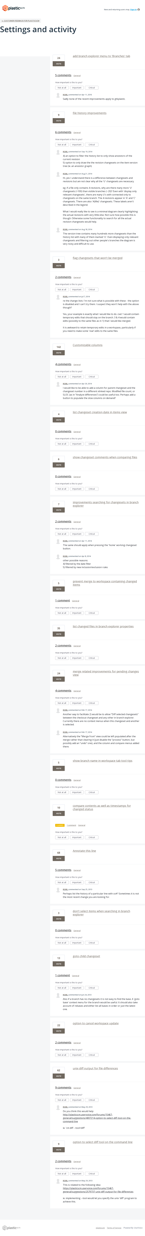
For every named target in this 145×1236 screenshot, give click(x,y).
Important (78, 88)
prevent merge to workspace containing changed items (105, 583)
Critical (93, 88)
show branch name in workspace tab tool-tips (102, 761)
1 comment (62, 600)
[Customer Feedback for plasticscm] (14, 8)
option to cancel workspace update (96, 1023)
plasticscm (100, 1228)
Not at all (63, 88)
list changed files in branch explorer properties (103, 626)
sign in (133, 9)
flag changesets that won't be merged (97, 258)
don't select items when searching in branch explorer (101, 912)
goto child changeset (86, 956)
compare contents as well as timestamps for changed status (102, 807)
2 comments (63, 277)
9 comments (63, 1087)
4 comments (63, 364)
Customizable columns (88, 345)
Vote (58, 63)
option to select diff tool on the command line (103, 1142)
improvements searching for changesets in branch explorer (106, 504)
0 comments (63, 431)
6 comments (63, 132)
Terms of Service (114, 1228)
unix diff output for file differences (95, 1068)
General (77, 75)
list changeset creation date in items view (100, 412)
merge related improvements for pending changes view (106, 673)
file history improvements (89, 113)
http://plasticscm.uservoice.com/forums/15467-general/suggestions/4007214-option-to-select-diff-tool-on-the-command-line (97, 1118)
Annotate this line (84, 851)
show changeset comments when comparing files (105, 457)
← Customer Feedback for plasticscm (20, 20)
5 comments (63, 75)
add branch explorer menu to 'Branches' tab (101, 56)
